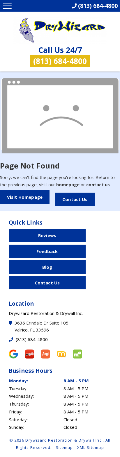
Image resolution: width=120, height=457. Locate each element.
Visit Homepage (25, 197)
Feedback (47, 251)
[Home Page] (60, 30)
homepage (68, 184)
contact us (98, 184)
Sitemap (64, 447)
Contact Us (75, 199)
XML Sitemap (90, 447)
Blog (47, 267)
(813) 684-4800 (31, 339)
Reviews (47, 235)
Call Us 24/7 (60, 55)
